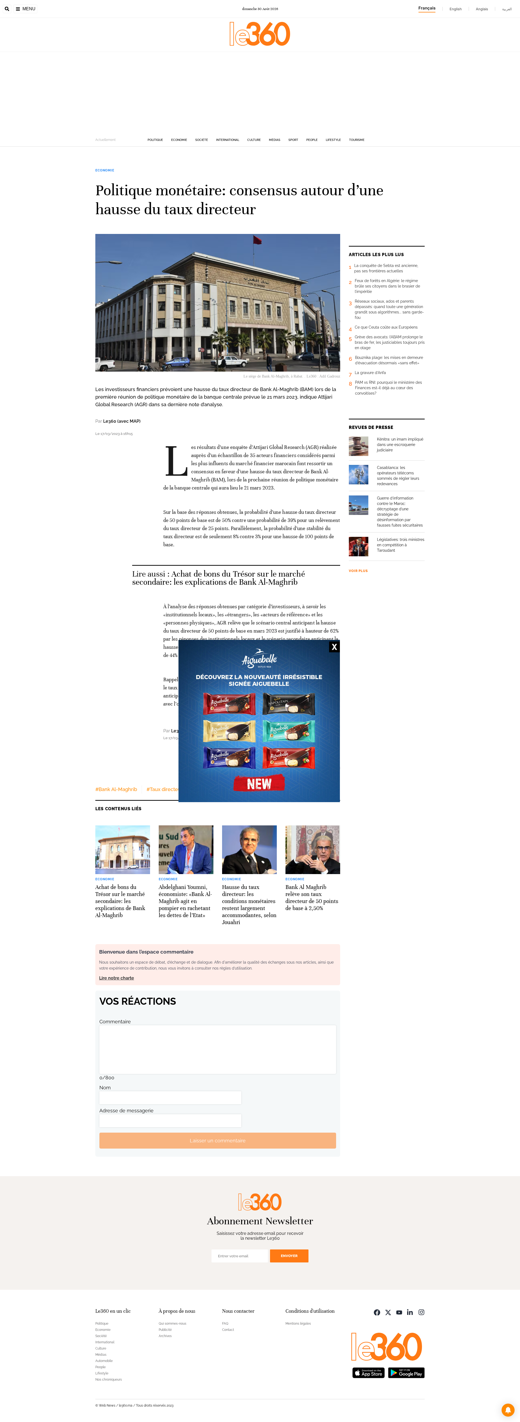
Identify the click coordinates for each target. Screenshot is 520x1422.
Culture (254, 140)
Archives (165, 1336)
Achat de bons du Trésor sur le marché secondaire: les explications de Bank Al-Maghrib (218, 578)
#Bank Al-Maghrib (116, 789)
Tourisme (357, 140)
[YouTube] (399, 1311)
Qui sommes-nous (172, 1323)
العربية (507, 9)
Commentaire (115, 1021)
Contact (228, 1330)
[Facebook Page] (377, 1311)
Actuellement (105, 140)
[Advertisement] (260, 92)
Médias (274, 140)
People (312, 140)
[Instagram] (421, 1311)
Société (201, 140)
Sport (293, 140)
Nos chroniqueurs (108, 1379)
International (227, 140)
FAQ (225, 1323)
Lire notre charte (116, 978)
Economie (179, 140)
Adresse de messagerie (126, 1110)
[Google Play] (406, 1372)
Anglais (482, 9)
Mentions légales (298, 1323)
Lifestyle (333, 140)
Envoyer (289, 1256)
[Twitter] (388, 1311)
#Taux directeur (165, 789)
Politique (155, 140)
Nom (105, 1087)
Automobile (104, 1361)
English (456, 9)
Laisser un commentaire (218, 1140)
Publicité (165, 1330)
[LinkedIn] (410, 1311)
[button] (508, 1410)
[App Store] (368, 1372)
